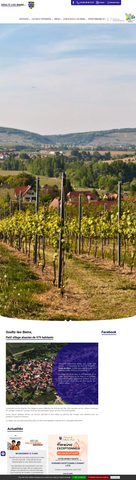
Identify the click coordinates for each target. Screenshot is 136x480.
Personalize (115, 477)
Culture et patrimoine (41, 19)
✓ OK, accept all (79, 477)
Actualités (15, 429)
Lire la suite (68, 474)
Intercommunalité (96, 19)
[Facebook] (73, 2)
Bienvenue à (68, 207)
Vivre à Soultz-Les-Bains (74, 19)
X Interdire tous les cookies (98, 477)
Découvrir (23, 19)
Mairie (57, 19)
